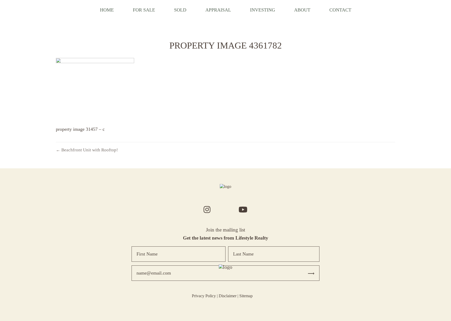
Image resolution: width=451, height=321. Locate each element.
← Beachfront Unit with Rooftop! (87, 149)
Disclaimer (227, 296)
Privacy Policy (204, 296)
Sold (180, 10)
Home (107, 10)
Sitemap (246, 296)
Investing (262, 10)
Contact (340, 10)
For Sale (144, 10)
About (302, 10)
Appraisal (218, 10)
